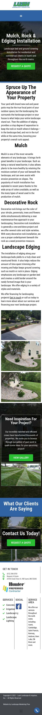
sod (27, 104)
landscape (6, 175)
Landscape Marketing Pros (20, 704)
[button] (21, 16)
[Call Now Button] (37, 710)
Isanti (30, 625)
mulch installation (22, 182)
